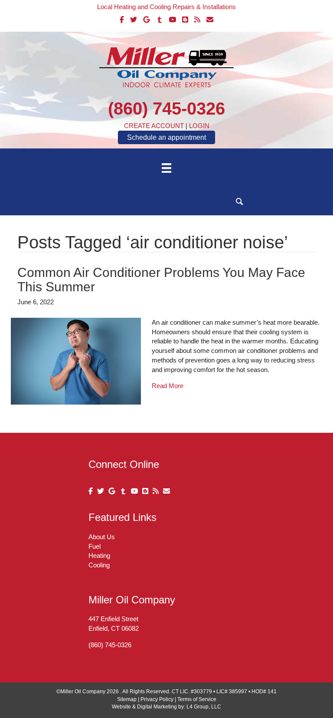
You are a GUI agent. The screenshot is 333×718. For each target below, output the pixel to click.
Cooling (99, 565)
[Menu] (166, 168)
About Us (101, 536)
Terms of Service (196, 699)
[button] (240, 202)
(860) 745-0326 (166, 108)
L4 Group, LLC (203, 707)
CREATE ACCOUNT (154, 125)
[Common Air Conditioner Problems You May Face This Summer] (76, 360)
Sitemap (127, 699)
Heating (99, 555)
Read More (167, 385)
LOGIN (199, 125)
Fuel (94, 546)
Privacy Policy (156, 699)
